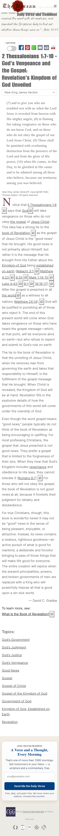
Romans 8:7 (27, 478)
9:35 (19, 277)
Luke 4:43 (9, 284)
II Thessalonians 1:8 (42, 205)
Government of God (16, 701)
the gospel (18, 222)
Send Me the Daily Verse (29, 786)
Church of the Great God (33, 812)
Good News (10, 670)
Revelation (10, 722)
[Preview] (30, 210)
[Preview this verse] (4, 210)
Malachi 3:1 (25, 271)
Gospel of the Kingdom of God (24, 693)
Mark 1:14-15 (38, 277)
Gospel (7, 678)
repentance (37, 467)
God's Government (16, 640)
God (25, 210)
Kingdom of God (14, 265)
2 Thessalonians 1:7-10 (27, 57)
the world (9, 295)
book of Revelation (16, 233)
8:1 (26, 284)
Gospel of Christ (14, 686)
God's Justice (12, 655)
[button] (40, 47)
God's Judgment (14, 647)
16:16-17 (41, 284)
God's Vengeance (15, 663)
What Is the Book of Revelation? (25, 614)
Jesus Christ (40, 222)
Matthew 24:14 (26, 302)
